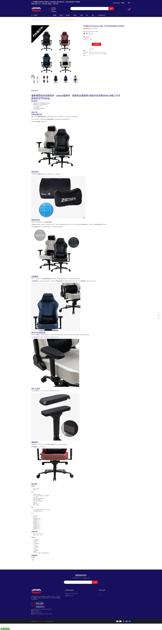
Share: (84, 55)
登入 (129, 2)
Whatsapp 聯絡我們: (40, 602)
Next (79, 79)
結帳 (123, 2)
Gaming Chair (91, 48)
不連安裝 (85, 39)
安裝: (86, 37)
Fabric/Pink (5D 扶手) (92, 34)
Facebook (101, 595)
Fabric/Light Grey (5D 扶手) (90, 34)
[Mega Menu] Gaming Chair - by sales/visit (97, 52)
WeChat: (53, 10)
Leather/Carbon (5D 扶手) (84, 34)
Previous (32, 79)
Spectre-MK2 (91, 53)
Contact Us (6, 628)
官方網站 (33, 557)
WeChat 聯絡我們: (39, 605)
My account (116, 2)
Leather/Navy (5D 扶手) (87, 34)
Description (34, 90)
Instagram (101, 593)
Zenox (90, 50)
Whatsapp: (53, 7)
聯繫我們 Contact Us (69, 595)
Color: (90, 31)
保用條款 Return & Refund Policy (71, 593)
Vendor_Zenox (98, 53)
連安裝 (90, 39)
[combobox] (89, 8)
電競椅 (105, 53)
